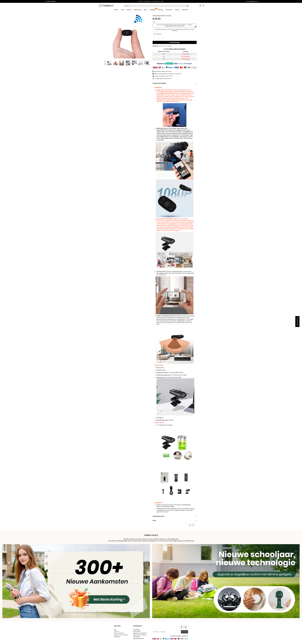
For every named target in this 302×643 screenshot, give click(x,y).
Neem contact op (119, 633)
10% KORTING (297, 322)
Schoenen (168, 10)
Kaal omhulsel (157, 34)
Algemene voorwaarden (139, 633)
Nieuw (116, 10)
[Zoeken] (187, 5)
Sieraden (185, 10)
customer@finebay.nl (252, 1)
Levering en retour (158, 516)
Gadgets (153, 10)
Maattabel (117, 636)
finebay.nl (185, 636)
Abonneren (184, 632)
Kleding (160, 10)
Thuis (122, 10)
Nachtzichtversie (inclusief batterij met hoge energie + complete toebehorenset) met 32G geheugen (174, 25)
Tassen (177, 10)
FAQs (154, 520)
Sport (145, 10)
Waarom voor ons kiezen (121, 635)
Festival (129, 10)
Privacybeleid (136, 631)
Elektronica (137, 10)
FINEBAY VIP (156, 46)
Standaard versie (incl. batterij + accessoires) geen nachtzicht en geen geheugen (174, 30)
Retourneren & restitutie (139, 635)
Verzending (136, 629)
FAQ (115, 629)
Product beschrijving (159, 83)
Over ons (116, 631)
